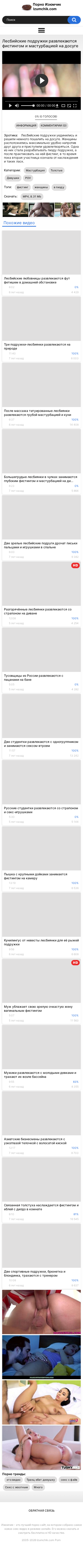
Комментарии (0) (54, 125)
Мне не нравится (30, 117)
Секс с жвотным (16, 1487)
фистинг (23, 187)
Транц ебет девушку (41, 1479)
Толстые (56, 170)
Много (38, 1487)
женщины (41, 187)
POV (28, 178)
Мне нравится (24, 117)
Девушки (13, 178)
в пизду (59, 187)
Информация (26, 125)
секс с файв (69, 1479)
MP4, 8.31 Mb (32, 196)
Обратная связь (42, 1510)
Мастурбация (35, 170)
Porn (58, 1540)
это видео (14, 1479)
